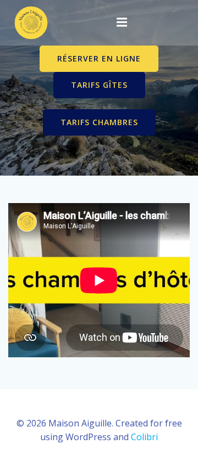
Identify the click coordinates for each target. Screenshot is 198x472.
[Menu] (121, 22)
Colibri (144, 437)
